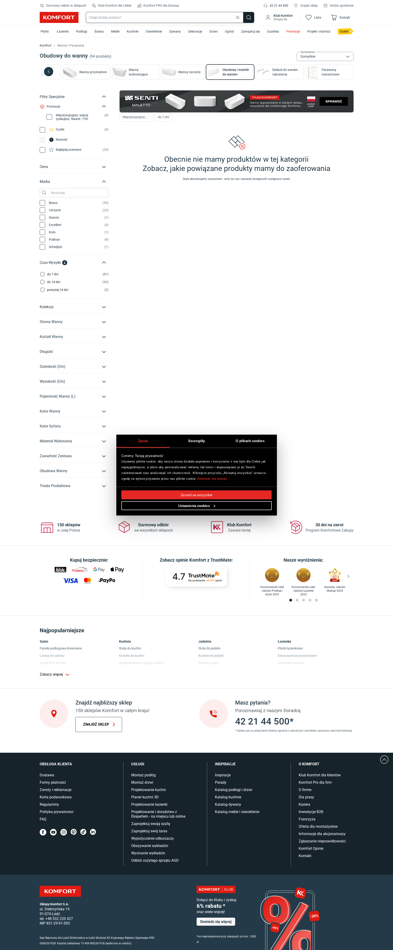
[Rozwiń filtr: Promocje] (104, 106)
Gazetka (273, 31)
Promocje (293, 31)
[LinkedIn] (93, 832)
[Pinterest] (74, 832)
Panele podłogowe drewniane (61, 648)
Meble (115, 31)
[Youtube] (53, 832)
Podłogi (81, 31)
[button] (279, 17)
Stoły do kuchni (130, 648)
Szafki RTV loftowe (53, 663)
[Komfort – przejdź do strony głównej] (60, 891)
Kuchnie (132, 31)
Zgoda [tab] (143, 441)
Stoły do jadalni (209, 648)
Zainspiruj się (250, 31)
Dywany (175, 31)
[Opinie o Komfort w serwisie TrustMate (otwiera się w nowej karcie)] (196, 577)
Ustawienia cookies (194, 505)
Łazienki (63, 31)
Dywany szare (208, 663)
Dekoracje (195, 31)
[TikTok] (83, 832)
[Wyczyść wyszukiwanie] (237, 17)
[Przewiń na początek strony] (384, 759)
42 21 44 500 (279, 5)
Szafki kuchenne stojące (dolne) (141, 663)
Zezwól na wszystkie (196, 495)
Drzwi (213, 31)
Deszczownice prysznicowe (297, 655)
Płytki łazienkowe (290, 648)
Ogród (229, 31)
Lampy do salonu (52, 655)
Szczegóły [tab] (196, 441)
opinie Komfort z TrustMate (204, 560)
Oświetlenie (154, 31)
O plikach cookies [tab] (250, 441)
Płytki (45, 31)
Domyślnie (308, 56)
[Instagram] (63, 832)
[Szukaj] (248, 17)
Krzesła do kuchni (131, 655)
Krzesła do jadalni (211, 655)
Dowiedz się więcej (212, 478)
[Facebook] (43, 832)
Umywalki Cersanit (291, 663)
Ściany (99, 31)
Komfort (46, 45)
